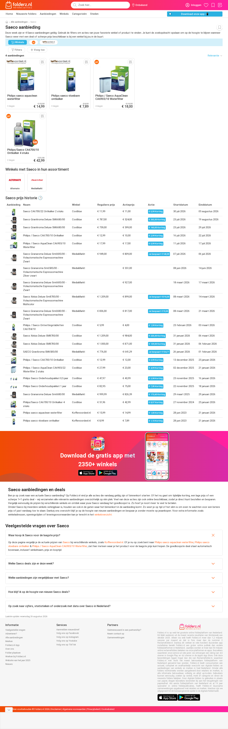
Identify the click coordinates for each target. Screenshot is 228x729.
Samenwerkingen (115, 637)
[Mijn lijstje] (220, 5)
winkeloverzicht (103, 514)
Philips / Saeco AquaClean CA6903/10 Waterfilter (59, 546)
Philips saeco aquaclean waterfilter (174, 542)
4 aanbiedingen (14, 55)
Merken (9, 641)
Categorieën (79, 13)
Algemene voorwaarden (74, 709)
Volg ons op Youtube (66, 640)
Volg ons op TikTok (66, 644)
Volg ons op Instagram (67, 637)
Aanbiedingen (48, 13)
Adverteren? (11, 633)
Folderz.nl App (12, 645)
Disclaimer (56, 709)
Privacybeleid (93, 709)
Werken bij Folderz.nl (15, 656)
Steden (94, 13)
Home (9, 13)
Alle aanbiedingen (19, 22)
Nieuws (9, 664)
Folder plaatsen (13, 652)
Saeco (66, 542)
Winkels (64, 13)
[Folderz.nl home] (18, 5)
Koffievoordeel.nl (114, 542)
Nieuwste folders (26, 13)
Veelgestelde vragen (15, 630)
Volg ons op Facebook (67, 633)
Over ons (9, 649)
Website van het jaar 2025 (17, 660)
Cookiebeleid (107, 709)
